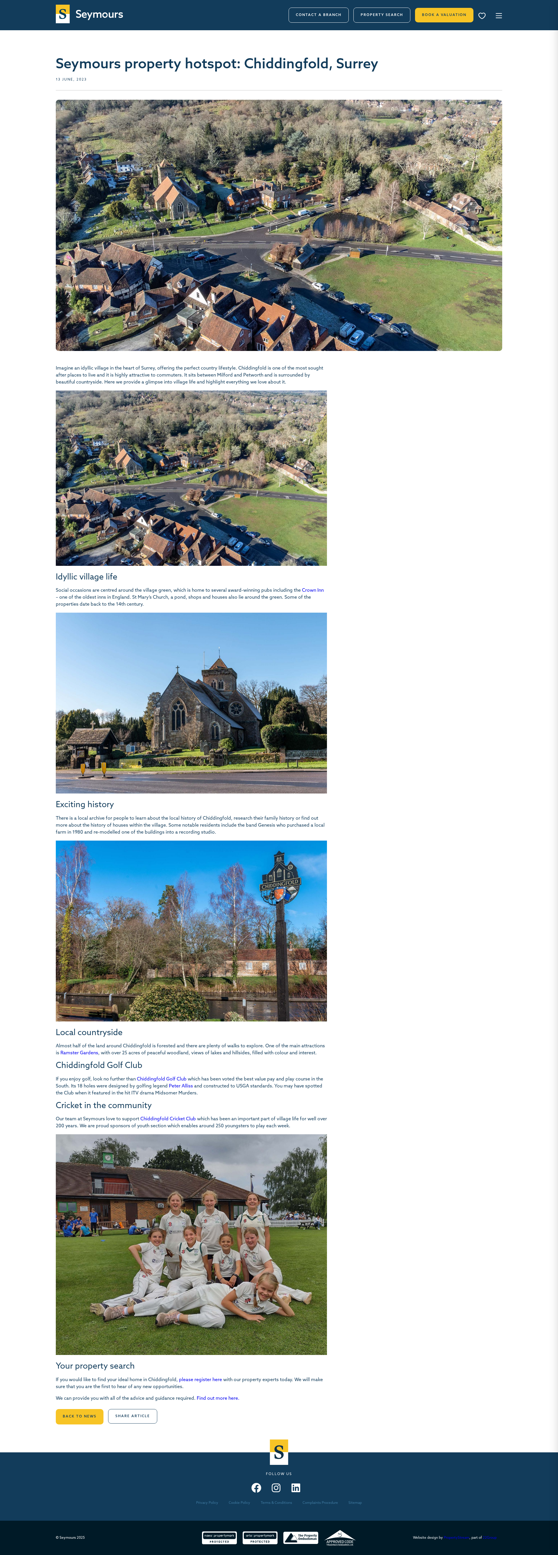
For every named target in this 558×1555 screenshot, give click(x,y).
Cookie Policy (239, 1503)
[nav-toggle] (498, 15)
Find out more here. (218, 1398)
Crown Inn (313, 590)
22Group (490, 1538)
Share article (132, 1416)
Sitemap (355, 1503)
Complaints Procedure (320, 1503)
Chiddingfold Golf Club (162, 1079)
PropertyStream (456, 1538)
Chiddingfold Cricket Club (168, 1119)
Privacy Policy (207, 1503)
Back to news (79, 1416)
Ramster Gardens (79, 1053)
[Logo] (89, 14)
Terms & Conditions (276, 1503)
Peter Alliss (181, 1086)
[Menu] (484, 16)
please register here (200, 1380)
